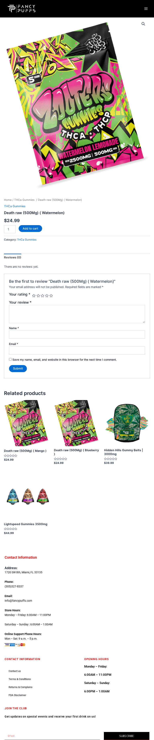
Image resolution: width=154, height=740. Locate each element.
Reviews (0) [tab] (12, 257)
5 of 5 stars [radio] (51, 296)
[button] (143, 24)
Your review (20, 302)
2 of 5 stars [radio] (38, 296)
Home (8, 199)
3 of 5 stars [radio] (42, 296)
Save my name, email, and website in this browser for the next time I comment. (64, 359)
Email (13, 344)
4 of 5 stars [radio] (47, 296)
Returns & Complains (20, 687)
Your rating (19, 294)
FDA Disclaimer (17, 695)
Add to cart (30, 228)
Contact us (15, 671)
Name (14, 328)
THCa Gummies (24, 199)
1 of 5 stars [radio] (34, 296)
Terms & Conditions (20, 679)
